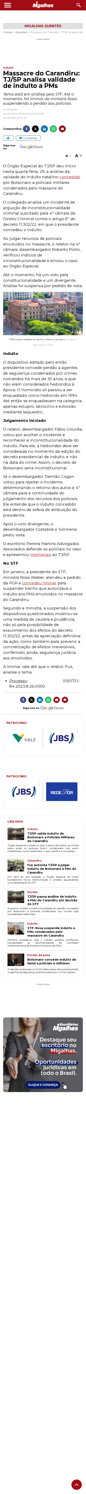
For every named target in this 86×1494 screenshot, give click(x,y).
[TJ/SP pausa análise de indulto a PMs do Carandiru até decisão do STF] (17, 898)
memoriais (40, 554)
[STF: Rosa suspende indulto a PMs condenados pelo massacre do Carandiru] (17, 929)
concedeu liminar (39, 583)
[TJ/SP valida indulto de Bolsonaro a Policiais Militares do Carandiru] (17, 835)
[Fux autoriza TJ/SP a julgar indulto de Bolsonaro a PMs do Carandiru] (17, 866)
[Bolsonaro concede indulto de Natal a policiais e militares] (17, 960)
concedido (69, 177)
